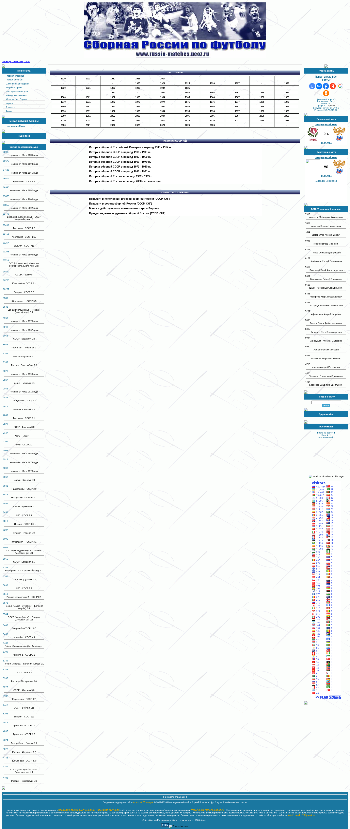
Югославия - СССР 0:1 (24, 283)
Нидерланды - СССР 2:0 (24, 489)
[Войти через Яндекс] (333, 86)
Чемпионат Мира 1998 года (24, 254)
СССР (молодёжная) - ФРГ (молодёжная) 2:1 (24, 770)
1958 (261, 92)
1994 (162, 111)
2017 (237, 120)
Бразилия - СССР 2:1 (24, 418)
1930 (63, 88)
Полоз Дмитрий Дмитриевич (326, 252)
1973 (137, 102)
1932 (112, 88)
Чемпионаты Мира (15, 126)
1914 (162, 78)
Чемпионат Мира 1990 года (24, 374)
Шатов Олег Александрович (326, 235)
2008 (261, 116)
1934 (162, 88)
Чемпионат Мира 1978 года (24, 471)
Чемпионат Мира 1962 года (24, 330)
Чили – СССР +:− (24, 436)
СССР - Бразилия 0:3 (24, 339)
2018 (261, 120)
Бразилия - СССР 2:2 (24, 181)
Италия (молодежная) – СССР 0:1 (23, 597)
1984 (162, 106)
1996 (212, 111)
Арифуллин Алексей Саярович (326, 341)
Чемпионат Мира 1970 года (24, 321)
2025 (187, 125)
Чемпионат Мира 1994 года (24, 164)
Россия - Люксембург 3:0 (24, 781)
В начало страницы (175, 797)
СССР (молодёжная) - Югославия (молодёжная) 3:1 (23, 551)
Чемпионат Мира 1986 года (24, 155)
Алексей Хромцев (143, 802)
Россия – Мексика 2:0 (24, 383)
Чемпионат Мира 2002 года (24, 208)
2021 (88, 125)
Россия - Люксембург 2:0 (24, 365)
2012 (112, 120)
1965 (187, 97)
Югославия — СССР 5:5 (24, 301)
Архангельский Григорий (326, 349)
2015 (187, 120)
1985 (187, 106)
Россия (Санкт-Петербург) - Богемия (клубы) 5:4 (24, 607)
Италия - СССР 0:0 (24, 524)
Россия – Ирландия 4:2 (24, 752)
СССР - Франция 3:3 (24, 427)
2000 (63, 116)
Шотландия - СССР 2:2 (24, 760)
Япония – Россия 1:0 (24, 533)
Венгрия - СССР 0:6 (24, 292)
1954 (162, 92)
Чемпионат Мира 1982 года (24, 190)
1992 (112, 111)
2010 (63, 120)
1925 (187, 83)
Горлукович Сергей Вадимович (326, 279)
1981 (88, 106)
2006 (212, 116)
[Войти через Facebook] (326, 86)
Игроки (9, 103)
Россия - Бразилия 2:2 (24, 506)
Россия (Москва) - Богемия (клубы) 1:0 (24, 663)
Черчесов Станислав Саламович (326, 376)
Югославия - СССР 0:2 (24, 699)
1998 (261, 111)
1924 (162, 83)
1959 (286, 92)
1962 (112, 97)
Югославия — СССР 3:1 (24, 542)
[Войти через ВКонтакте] (319, 86)
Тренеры (10, 107)
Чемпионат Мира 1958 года (24, 453)
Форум (9, 111)
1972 (112, 102)
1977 (237, 102)
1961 (88, 97)
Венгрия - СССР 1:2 (24, 716)
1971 (88, 102)
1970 (63, 102)
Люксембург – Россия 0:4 (24, 743)
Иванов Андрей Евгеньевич (326, 367)
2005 (187, 116)
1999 (286, 111)
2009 (286, 116)
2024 (162, 125)
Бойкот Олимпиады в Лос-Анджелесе (24, 646)
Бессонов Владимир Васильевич (326, 385)
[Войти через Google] (340, 86)
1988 (261, 106)
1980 (63, 106)
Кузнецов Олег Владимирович (326, 332)
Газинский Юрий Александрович (326, 270)
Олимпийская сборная (17, 83)
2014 (162, 120)
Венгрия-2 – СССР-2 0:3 (24, 628)
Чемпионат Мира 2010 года (24, 391)
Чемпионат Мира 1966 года (24, 173)
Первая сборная (14, 79)
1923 (137, 83)
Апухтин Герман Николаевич (326, 226)
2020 (63, 125)
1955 (187, 92)
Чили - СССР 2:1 (23, 444)
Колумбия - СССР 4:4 (24, 637)
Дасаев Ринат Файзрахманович (326, 323)
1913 (137, 78)
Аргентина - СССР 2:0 (24, 734)
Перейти (331, 105)
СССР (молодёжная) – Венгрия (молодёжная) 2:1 (24, 618)
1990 (63, 111)
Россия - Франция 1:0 (24, 356)
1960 (63, 97)
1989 (286, 106)
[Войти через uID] (312, 86)
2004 (162, 116)
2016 (212, 120)
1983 (137, 106)
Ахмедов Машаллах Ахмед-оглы (326, 217)
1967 (237, 97)
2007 (237, 116)
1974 (162, 102)
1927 (237, 83)
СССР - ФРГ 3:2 (24, 672)
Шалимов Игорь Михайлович (326, 358)
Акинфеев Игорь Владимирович (326, 296)
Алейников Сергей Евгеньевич (326, 261)
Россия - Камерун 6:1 (24, 480)
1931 (88, 88)
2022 (112, 125)
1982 (112, 106)
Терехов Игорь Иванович (326, 244)
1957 (237, 92)
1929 (286, 83)
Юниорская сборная (16, 95)
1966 (212, 97)
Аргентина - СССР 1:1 (24, 655)
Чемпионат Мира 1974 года (24, 462)
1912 (112, 78)
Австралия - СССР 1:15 (24, 237)
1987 (237, 106)
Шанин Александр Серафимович (326, 288)
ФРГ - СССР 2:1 (24, 515)
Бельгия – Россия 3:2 (24, 409)
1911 (88, 78)
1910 (63, 78)
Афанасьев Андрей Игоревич (326, 314)
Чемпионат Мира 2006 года (24, 199)
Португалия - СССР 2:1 (24, 400)
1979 (286, 102)
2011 (88, 120)
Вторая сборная (14, 87)
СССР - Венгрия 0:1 (24, 708)
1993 (137, 111)
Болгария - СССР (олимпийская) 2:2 (24, 570)
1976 (212, 102)
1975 (187, 102)
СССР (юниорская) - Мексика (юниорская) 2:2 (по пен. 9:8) (24, 264)
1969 (286, 97)
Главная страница (15, 76)
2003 (137, 116)
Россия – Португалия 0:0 (24, 681)
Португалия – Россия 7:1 (24, 497)
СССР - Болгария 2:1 (24, 562)
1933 (137, 88)
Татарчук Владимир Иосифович (326, 305)
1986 (212, 106)
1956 (212, 92)
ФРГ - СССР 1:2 (24, 588)
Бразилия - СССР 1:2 (24, 228)
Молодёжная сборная (17, 91)
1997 (237, 111)
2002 (112, 116)
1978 (261, 102)
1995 (187, 111)
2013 (137, 120)
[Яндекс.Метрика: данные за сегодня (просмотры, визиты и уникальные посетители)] (179, 826)
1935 (187, 88)
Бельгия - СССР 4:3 (24, 246)
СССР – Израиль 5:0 (23, 690)
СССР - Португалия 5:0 (24, 579)
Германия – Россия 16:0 (24, 347)
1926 (212, 83)
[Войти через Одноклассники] (326, 93)
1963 (137, 97)
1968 (261, 97)
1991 (88, 111)
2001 (88, 116)
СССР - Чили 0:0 (23, 274)
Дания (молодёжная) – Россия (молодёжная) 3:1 (23, 311)
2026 (212, 125)
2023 (137, 125)
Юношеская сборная (16, 99)
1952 (112, 92)
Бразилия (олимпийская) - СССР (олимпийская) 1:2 (24, 218)
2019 (286, 120)
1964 (162, 97)
